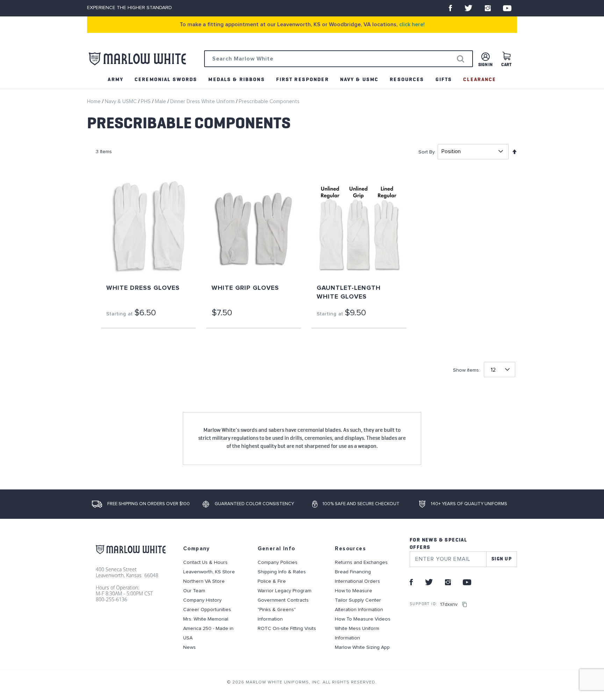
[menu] (302, 79)
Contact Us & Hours (205, 562)
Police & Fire (272, 581)
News (189, 647)
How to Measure (353, 590)
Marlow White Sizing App (362, 647)
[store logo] (137, 58)
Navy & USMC (121, 101)
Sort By (426, 151)
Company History (202, 600)
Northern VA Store (204, 581)
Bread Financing (353, 571)
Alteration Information (359, 609)
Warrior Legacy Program (284, 590)
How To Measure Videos (362, 619)
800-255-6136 (111, 599)
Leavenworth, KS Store (209, 571)
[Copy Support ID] (464, 604)
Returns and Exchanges (361, 562)
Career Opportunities (207, 609)
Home (94, 101)
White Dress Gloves (143, 288)
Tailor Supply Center (358, 600)
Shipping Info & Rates (282, 571)
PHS (146, 101)
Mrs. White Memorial (205, 619)
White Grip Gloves (245, 288)
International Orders (357, 581)
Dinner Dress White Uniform (203, 101)
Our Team (194, 590)
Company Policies (277, 562)
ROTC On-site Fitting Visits (287, 628)
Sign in (485, 65)
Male (161, 101)
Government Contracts (283, 600)
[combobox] (338, 58)
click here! (412, 24)
